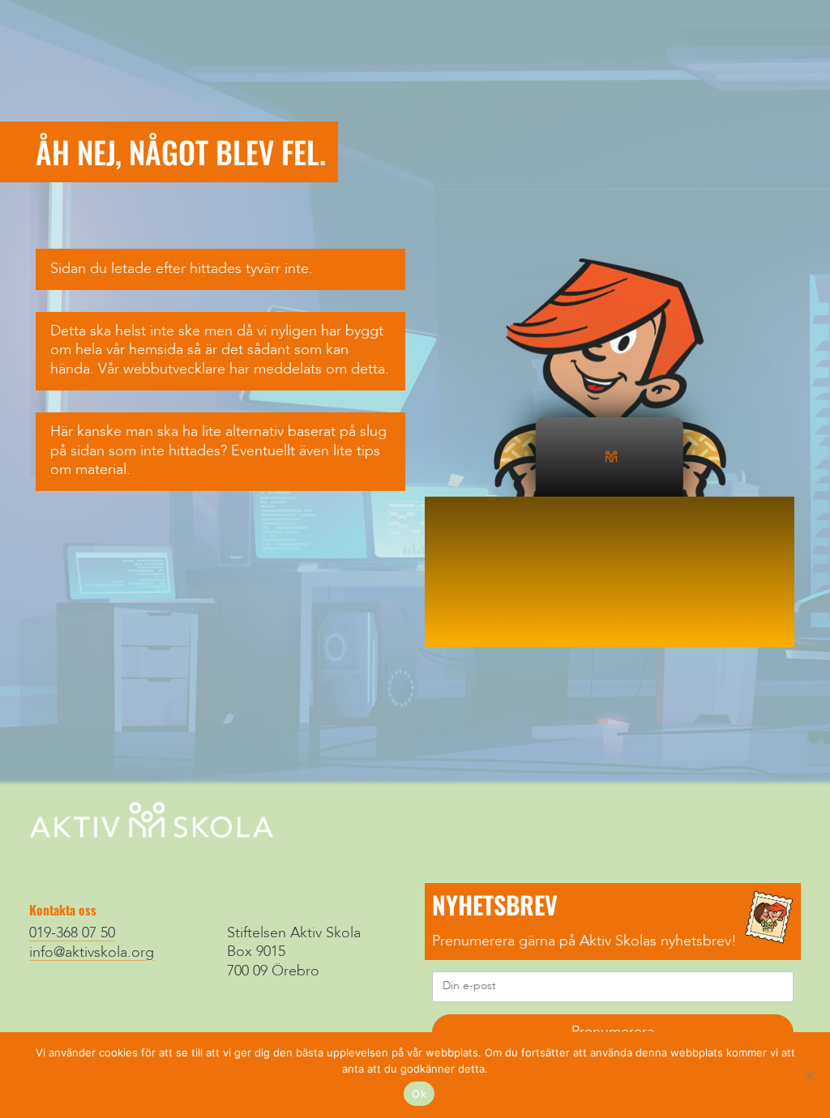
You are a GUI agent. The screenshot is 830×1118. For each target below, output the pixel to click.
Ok (419, 1093)
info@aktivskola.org (91, 952)
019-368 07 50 (72, 933)
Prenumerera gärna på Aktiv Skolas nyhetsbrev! (584, 941)
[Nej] (810, 1075)
